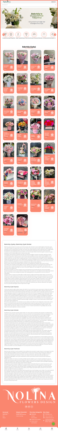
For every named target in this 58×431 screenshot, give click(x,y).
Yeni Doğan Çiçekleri (34, 421)
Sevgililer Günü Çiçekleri (36, 419)
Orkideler (33, 416)
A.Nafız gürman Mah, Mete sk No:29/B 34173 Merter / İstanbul (50, 420)
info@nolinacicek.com (49, 417)
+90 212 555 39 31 (49, 416)
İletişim (4, 417)
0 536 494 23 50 (48, 414)
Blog (3, 416)
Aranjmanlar (33, 414)
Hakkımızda (5, 414)
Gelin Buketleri (34, 417)
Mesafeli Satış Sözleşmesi (21, 414)
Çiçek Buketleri (34, 422)
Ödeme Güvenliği (19, 416)
